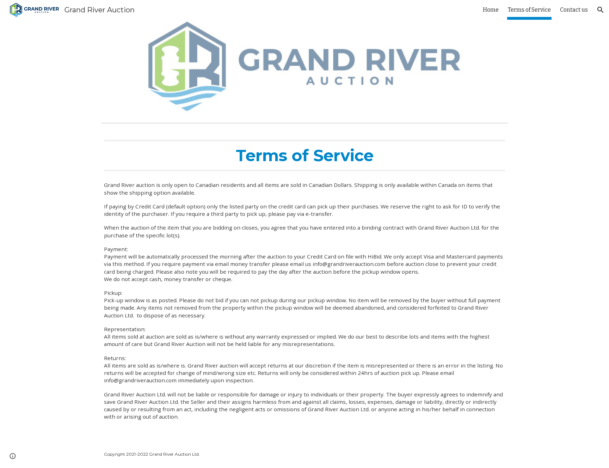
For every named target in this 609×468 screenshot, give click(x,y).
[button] (600, 9)
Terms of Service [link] (529, 9)
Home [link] (491, 9)
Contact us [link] (574, 9)
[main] (304, 155)
